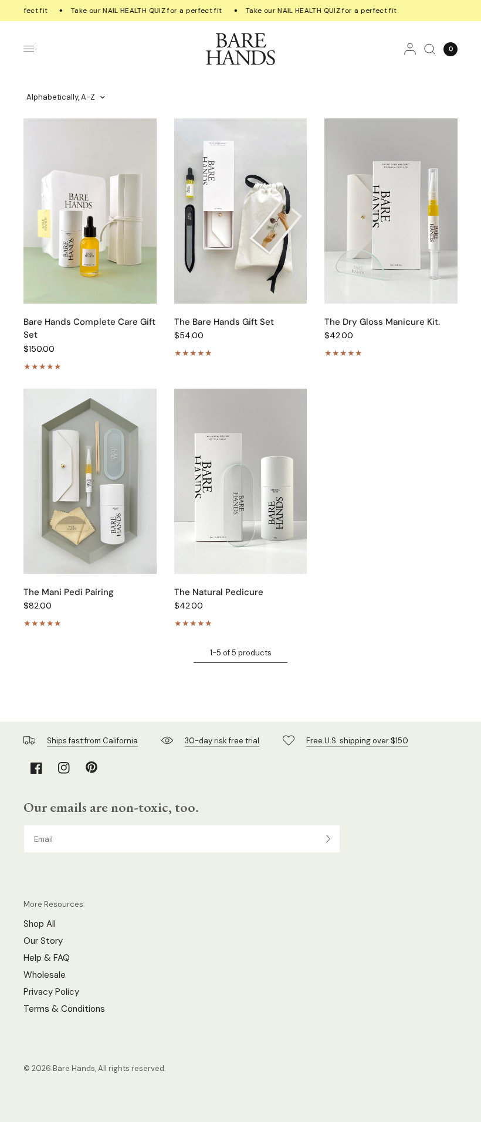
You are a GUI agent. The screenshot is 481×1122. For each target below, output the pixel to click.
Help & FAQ (46, 958)
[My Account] (410, 49)
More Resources (53, 904)
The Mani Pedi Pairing (68, 592)
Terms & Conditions (64, 1009)
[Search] (429, 49)
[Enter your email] (328, 839)
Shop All (39, 924)
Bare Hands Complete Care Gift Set (89, 328)
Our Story (43, 941)
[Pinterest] (91, 767)
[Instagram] (64, 768)
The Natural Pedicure (218, 592)
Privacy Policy (51, 992)
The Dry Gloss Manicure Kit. (382, 322)
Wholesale (44, 975)
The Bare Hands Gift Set (224, 322)
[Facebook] (36, 768)
